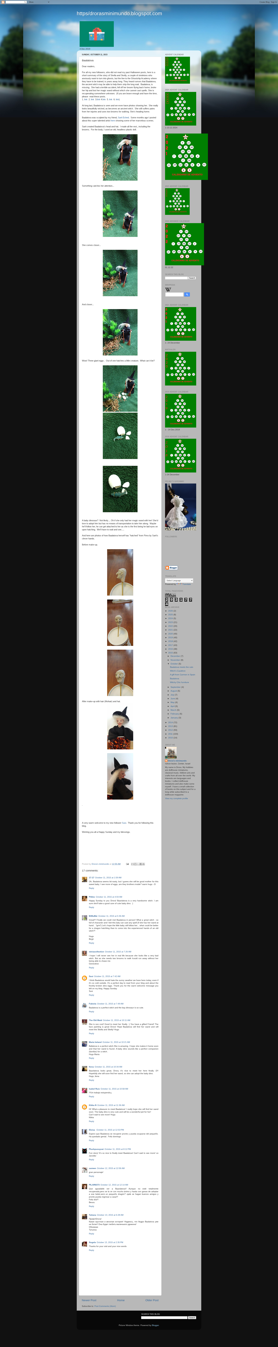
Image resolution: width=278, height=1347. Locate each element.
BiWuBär (93, 916)
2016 (170, 649)
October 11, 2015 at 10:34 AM (108, 1067)
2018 (170, 641)
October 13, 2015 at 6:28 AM (110, 1215)
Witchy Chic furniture (179, 682)
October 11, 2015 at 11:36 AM (111, 1105)
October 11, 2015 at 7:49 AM (110, 1004)
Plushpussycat (96, 1149)
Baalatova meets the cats (181, 667)
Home (121, 1300)
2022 (170, 626)
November (176, 660)
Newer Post (89, 1300)
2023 (170, 622)
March (174, 710)
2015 (170, 653)
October (175, 664)
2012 (170, 730)
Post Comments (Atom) (105, 1306)
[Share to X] (138, 864)
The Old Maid (95, 1020)
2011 (170, 734)
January (175, 718)
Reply (91, 888)
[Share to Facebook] (140, 864)
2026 (170, 611)
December (176, 656)
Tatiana (92, 1215)
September (176, 687)
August (174, 691)
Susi (124, 823)
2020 (170, 634)
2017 (170, 645)
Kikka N (92, 1105)
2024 (170, 618)
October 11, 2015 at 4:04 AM (109, 897)
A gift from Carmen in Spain (182, 675)
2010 (170, 738)
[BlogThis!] (135, 864)
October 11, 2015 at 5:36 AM (111, 916)
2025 (170, 615)
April (173, 706)
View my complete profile (176, 798)
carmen (92, 1168)
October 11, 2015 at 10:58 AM (114, 1089)
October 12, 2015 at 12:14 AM (114, 1185)
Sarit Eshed (123, 117)
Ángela (92, 1242)
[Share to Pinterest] (143, 864)
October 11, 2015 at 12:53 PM (110, 1130)
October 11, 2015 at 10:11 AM (116, 1020)
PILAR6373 (94, 1185)
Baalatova (174, 678)
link (85, 99)
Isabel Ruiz (94, 1089)
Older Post (152, 1300)
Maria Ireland (95, 1042)
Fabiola (92, 1004)
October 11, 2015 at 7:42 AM (107, 976)
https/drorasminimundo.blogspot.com (119, 13)
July (173, 695)
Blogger (155, 1325)
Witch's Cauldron (177, 671)
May (173, 702)
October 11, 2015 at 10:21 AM (116, 1042)
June (173, 698)
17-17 (91, 878)
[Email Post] (127, 864)
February (175, 714)
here (113, 120)
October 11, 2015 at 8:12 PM (118, 1149)
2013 (170, 726)
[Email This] (132, 864)
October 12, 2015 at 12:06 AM (111, 1168)
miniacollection (96, 952)
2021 (170, 630)
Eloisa (92, 1130)
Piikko (92, 897)
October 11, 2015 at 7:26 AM (118, 952)
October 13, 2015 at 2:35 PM (110, 1242)
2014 (170, 722)
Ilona (91, 1067)
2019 (170, 637)
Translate (186, 584)
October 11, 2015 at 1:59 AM (108, 878)
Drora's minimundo (177, 761)
